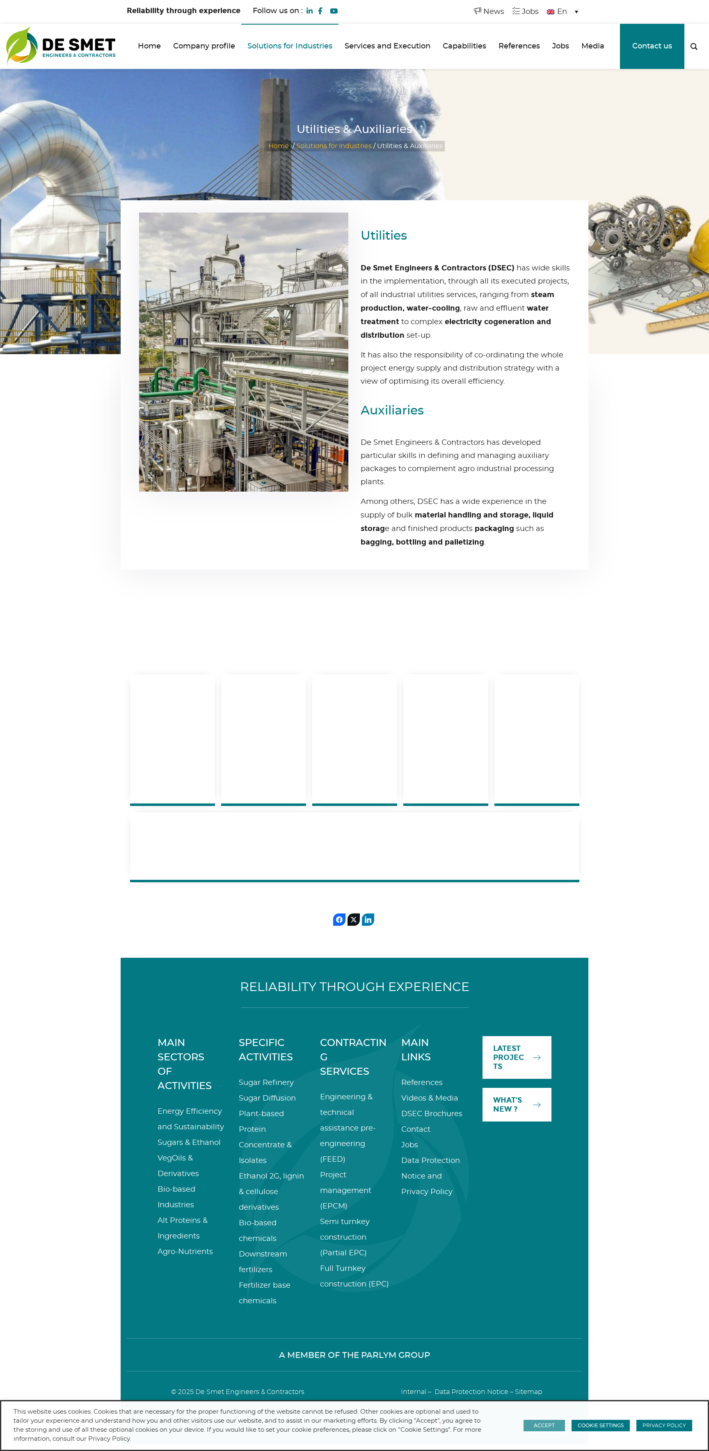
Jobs (529, 12)
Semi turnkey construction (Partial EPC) (345, 1237)
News (492, 12)
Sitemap (528, 1392)
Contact (415, 1129)
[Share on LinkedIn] (368, 919)
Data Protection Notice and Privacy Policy (430, 1176)
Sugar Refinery (266, 1083)
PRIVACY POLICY (664, 1425)
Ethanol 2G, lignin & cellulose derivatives (271, 1192)
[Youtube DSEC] (333, 10)
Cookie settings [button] (601, 1425)
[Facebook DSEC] (320, 10)
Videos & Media (429, 1098)
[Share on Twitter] (354, 919)
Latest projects (508, 1057)
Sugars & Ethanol (189, 1143)
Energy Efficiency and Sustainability (416, 846)
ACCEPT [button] (544, 1425)
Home (278, 146)
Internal (413, 1392)
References (422, 1083)
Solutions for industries (334, 146)
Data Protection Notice (471, 1392)
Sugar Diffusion (267, 1098)
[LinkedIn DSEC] (310, 10)
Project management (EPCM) (345, 1191)
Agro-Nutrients (185, 1252)
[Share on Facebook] (339, 919)
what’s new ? (507, 1105)
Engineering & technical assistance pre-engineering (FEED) (348, 1128)
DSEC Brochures (431, 1114)
